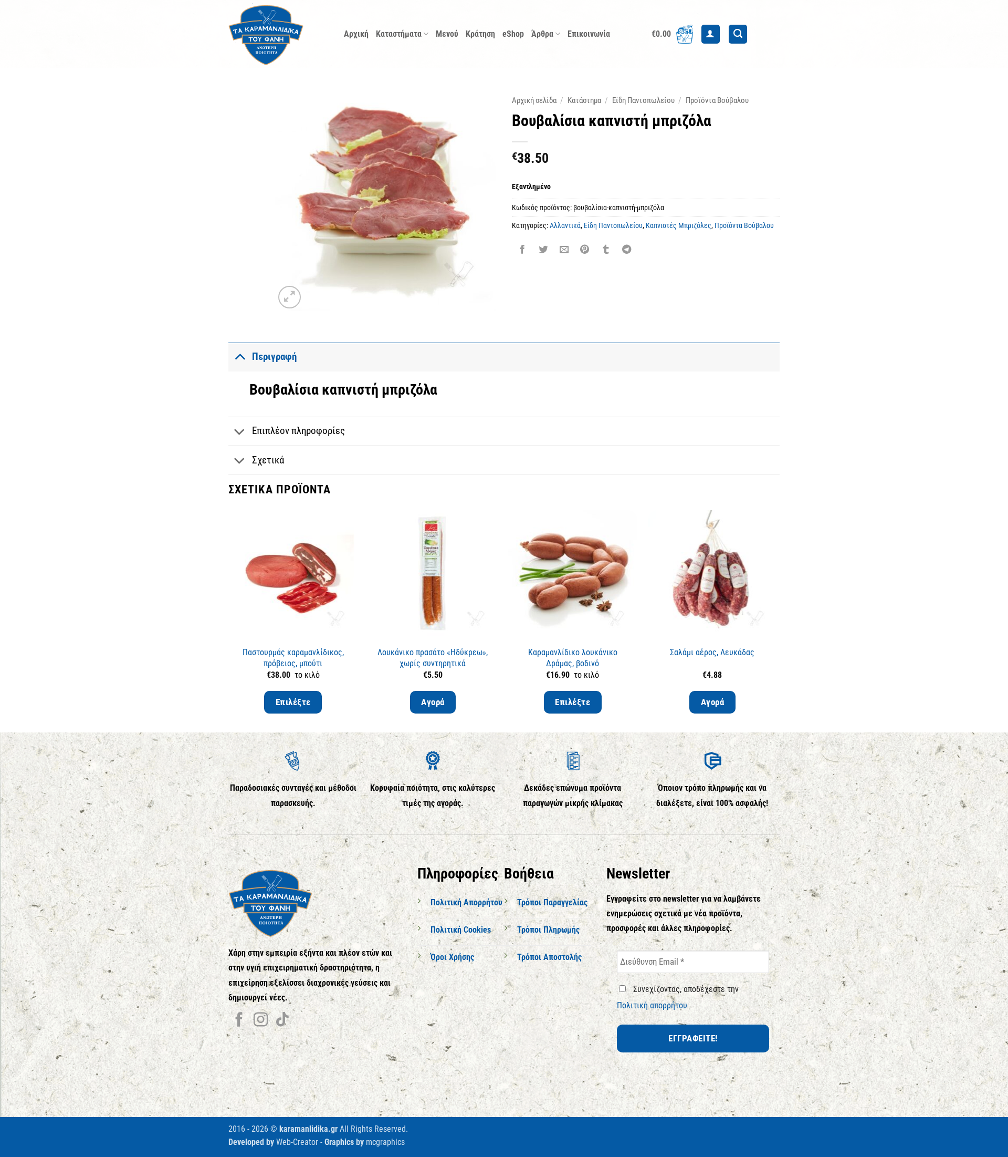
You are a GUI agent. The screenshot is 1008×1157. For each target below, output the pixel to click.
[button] (672, 34)
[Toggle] (239, 356)
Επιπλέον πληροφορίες (298, 431)
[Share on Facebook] (522, 250)
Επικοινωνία (589, 34)
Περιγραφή (274, 356)
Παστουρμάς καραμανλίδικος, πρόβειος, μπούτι (293, 657)
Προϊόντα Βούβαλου (717, 100)
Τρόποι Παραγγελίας (552, 902)
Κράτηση (480, 34)
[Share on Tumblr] (605, 250)
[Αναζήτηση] (738, 34)
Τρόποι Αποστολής (549, 957)
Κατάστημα (584, 100)
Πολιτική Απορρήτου (466, 902)
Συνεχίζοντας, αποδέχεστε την (678, 997)
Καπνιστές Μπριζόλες (678, 225)
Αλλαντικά (565, 225)
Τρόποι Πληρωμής (548, 930)
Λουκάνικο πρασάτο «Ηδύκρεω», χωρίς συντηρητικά (432, 657)
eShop (513, 34)
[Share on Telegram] (626, 250)
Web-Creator (297, 1142)
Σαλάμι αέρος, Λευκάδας (712, 652)
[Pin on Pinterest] (584, 250)
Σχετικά (268, 460)
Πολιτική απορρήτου (652, 1005)
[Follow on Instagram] (261, 1021)
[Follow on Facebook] (239, 1021)
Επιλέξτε (293, 702)
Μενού (447, 34)
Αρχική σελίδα (534, 100)
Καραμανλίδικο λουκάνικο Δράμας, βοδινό (572, 657)
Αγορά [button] (433, 702)
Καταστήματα (399, 34)
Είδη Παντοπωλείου (643, 100)
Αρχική (356, 34)
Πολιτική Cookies (460, 930)
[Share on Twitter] (542, 250)
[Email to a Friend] (563, 250)
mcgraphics (385, 1142)
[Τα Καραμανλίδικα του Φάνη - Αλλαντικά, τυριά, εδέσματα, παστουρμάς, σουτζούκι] (278, 34)
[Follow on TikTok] (282, 1021)
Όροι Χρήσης (452, 957)
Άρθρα (542, 34)
